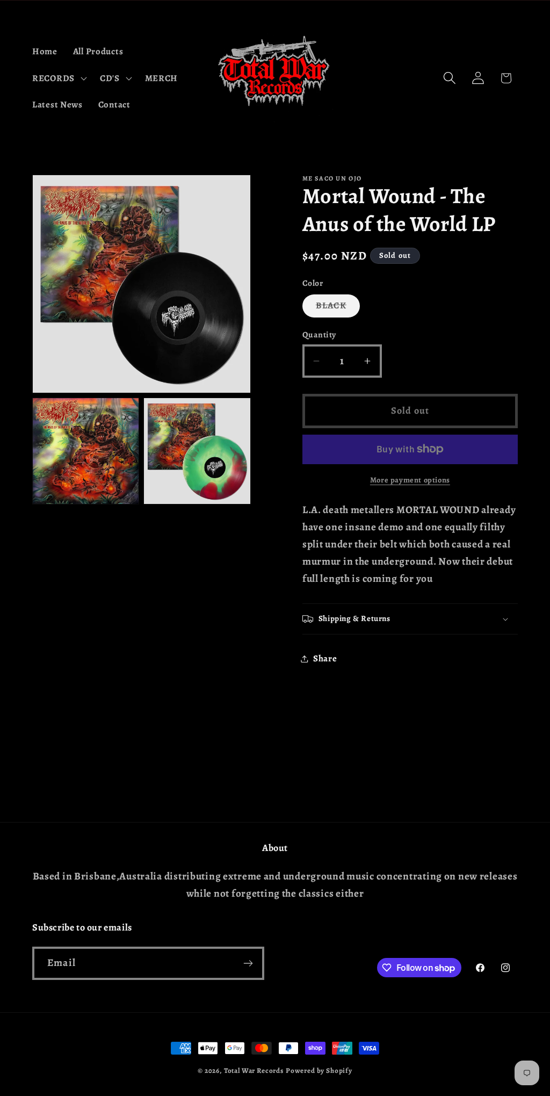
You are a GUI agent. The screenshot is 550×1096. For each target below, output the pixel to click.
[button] (58, 77)
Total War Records (254, 1071)
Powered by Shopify (319, 1071)
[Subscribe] (248, 963)
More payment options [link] (410, 479)
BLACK (338, 308)
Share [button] (325, 658)
